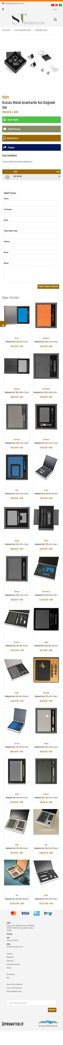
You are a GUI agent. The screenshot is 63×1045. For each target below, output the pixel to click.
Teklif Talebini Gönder (48, 286)
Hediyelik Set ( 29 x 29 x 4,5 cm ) (17, 899)
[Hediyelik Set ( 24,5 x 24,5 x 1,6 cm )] (46, 366)
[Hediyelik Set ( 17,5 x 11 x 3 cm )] (46, 518)
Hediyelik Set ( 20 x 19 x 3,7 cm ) (46, 493)
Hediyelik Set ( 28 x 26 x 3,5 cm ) (46, 645)
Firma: (6, 198)
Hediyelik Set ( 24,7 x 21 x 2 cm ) (46, 341)
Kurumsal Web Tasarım (48, 1025)
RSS (8, 978)
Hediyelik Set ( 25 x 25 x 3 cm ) (46, 696)
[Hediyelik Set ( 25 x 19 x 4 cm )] (17, 315)
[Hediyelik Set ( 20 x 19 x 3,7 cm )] (46, 467)
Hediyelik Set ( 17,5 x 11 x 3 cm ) (46, 544)
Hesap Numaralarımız (13, 964)
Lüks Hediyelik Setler (22, 30)
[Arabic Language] (60, 5)
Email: (6, 252)
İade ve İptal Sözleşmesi (14, 988)
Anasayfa (6, 30)
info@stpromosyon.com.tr (14, 3)
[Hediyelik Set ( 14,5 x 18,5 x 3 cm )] (17, 366)
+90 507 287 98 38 (12, 940)
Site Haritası (10, 974)
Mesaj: (6, 263)
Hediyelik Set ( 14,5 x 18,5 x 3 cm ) (17, 392)
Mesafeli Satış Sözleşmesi (15, 984)
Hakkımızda (10, 961)
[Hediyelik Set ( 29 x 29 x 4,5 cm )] (17, 872)
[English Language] (56, 5)
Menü (55, 9)
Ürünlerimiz (10, 957)
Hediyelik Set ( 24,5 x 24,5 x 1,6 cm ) (46, 392)
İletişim (9, 968)
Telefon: (7, 241)
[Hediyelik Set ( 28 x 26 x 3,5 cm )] (46, 619)
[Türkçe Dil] (53, 5)
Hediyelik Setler (41, 30)
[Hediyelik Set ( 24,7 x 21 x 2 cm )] (46, 315)
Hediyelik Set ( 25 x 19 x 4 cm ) (17, 341)
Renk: (6, 220)
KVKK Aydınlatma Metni (14, 991)
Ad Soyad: (8, 209)
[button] (55, 20)
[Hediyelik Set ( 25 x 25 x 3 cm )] (46, 670)
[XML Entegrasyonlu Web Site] (13, 1024)
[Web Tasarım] (48, 1022)
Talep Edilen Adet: (11, 231)
